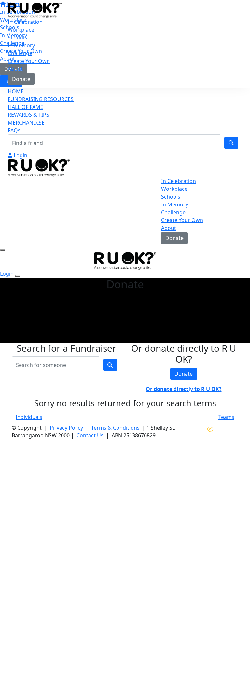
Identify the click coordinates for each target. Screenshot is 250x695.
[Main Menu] (2, 250)
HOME (16, 91)
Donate (21, 79)
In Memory (21, 45)
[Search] (231, 143)
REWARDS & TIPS (28, 114)
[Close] (17, 276)
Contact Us (90, 435)
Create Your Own (29, 61)
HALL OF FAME (25, 107)
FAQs (14, 130)
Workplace (21, 29)
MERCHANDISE (26, 122)
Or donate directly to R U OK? (184, 389)
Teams (226, 417)
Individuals (29, 417)
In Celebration (25, 21)
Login (19, 155)
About (15, 68)
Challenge (20, 53)
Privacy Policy (66, 427)
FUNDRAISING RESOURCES (41, 99)
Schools (17, 37)
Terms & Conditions (115, 427)
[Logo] (35, 9)
